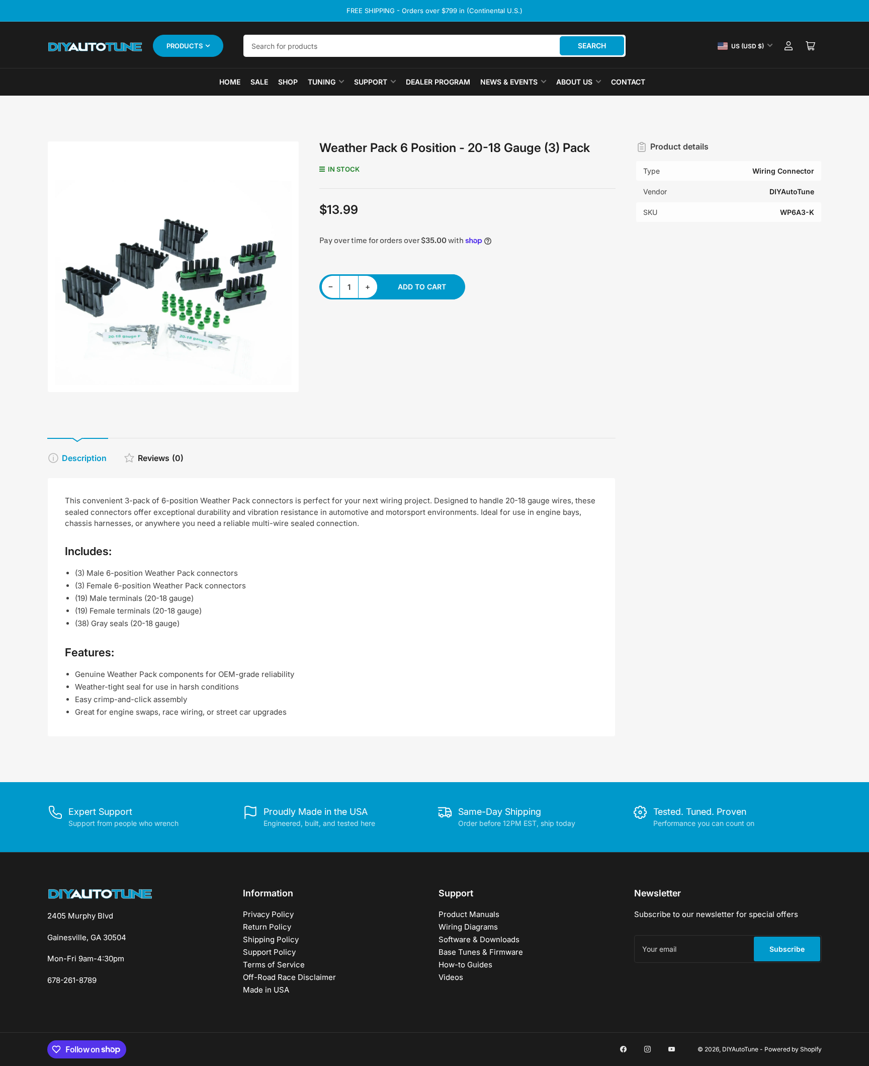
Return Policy (267, 927)
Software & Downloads (479, 939)
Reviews (161, 458)
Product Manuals (469, 914)
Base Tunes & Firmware (481, 952)
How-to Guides (465, 964)
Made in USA (266, 990)
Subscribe (787, 949)
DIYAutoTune (740, 1049)
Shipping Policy (271, 939)
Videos (451, 977)
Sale (259, 82)
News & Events (509, 82)
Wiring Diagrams (468, 927)
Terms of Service (274, 964)
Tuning (321, 82)
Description (84, 458)
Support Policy (269, 952)
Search (592, 45)
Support (370, 82)
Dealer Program (438, 82)
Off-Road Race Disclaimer (289, 977)
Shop (288, 82)
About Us (574, 82)
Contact (628, 82)
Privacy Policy (268, 914)
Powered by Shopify (793, 1049)
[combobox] (434, 46)
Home (229, 82)
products (184, 46)
